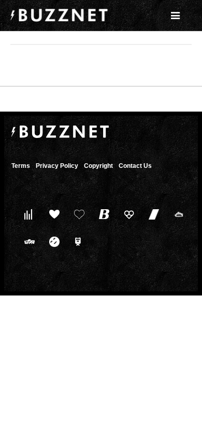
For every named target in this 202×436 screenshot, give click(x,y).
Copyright (98, 165)
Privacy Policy (57, 165)
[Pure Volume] (27, 214)
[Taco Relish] (176, 214)
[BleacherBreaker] (101, 214)
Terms (20, 165)
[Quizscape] (27, 241)
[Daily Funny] (52, 241)
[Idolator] (52, 214)
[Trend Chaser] (151, 214)
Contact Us (135, 165)
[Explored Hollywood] (77, 241)
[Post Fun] (77, 214)
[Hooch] (126, 214)
